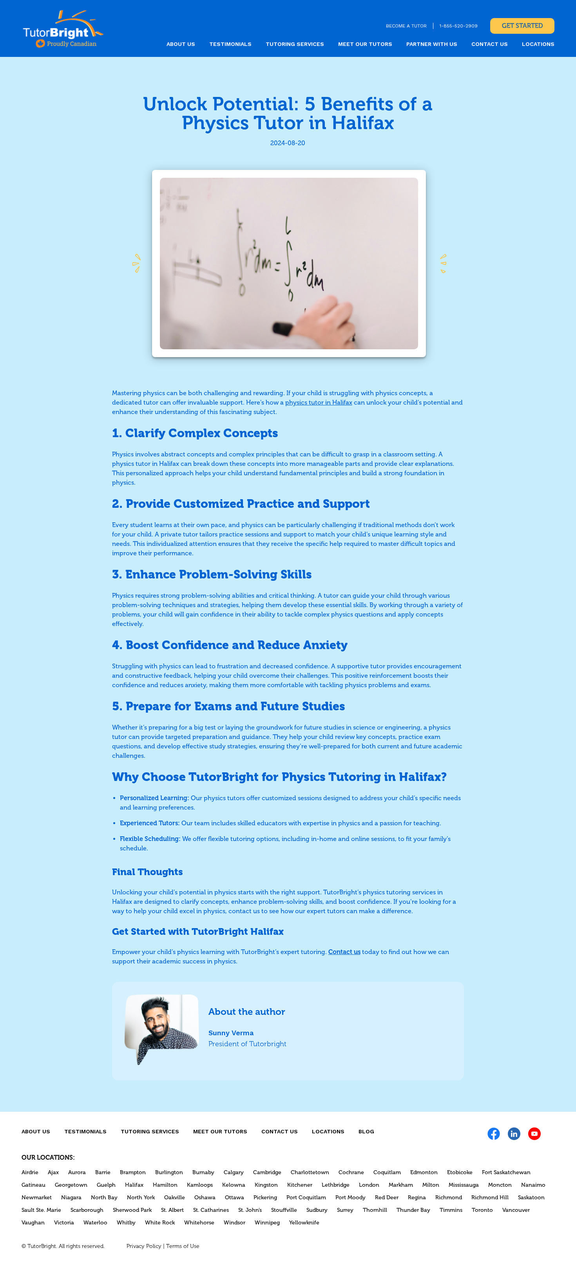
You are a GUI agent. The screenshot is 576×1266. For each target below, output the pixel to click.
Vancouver (516, 1210)
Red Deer (386, 1197)
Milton (430, 1185)
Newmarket (37, 1197)
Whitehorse (199, 1222)
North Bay (104, 1197)
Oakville (174, 1197)
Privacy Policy (144, 1246)
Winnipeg (267, 1222)
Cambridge (267, 1172)
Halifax (134, 1185)
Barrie (102, 1172)
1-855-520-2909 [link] (459, 26)
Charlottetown (310, 1172)
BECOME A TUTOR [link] (406, 26)
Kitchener (299, 1185)
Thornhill (375, 1210)
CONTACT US (489, 44)
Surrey (345, 1210)
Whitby (126, 1222)
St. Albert (172, 1210)
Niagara (71, 1197)
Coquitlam (387, 1172)
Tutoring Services (295, 44)
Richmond (448, 1197)
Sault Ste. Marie (41, 1210)
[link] (63, 28)
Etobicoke (460, 1172)
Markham (401, 1185)
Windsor (234, 1222)
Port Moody (350, 1197)
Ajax (53, 1172)
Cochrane (351, 1172)
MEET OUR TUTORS (365, 44)
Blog (366, 1131)
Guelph (106, 1185)
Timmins (451, 1210)
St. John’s (250, 1210)
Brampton (133, 1172)
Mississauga (464, 1185)
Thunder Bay (413, 1210)
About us (181, 44)
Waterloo (95, 1222)
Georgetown (71, 1185)
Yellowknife (304, 1222)
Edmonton (424, 1172)
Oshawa (205, 1197)
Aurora (77, 1172)
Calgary (234, 1172)
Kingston (266, 1185)
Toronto (482, 1210)
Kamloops (200, 1185)
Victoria (64, 1222)
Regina (417, 1197)
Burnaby (203, 1172)
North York (141, 1197)
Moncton (500, 1185)
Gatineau (33, 1185)
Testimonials (230, 44)
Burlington (169, 1172)
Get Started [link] (522, 25)
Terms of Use (182, 1246)
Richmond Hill (490, 1197)
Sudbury (317, 1210)
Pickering (265, 1197)
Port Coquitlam (306, 1197)
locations (538, 44)
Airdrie (30, 1172)
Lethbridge (336, 1185)
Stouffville (284, 1210)
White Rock (160, 1222)
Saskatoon (531, 1197)
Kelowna (233, 1185)
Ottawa (234, 1197)
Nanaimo (533, 1185)
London (369, 1185)
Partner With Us (431, 44)
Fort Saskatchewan (506, 1172)
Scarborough (87, 1210)
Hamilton (165, 1185)
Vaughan (33, 1222)
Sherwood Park (132, 1210)
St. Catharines (211, 1210)
